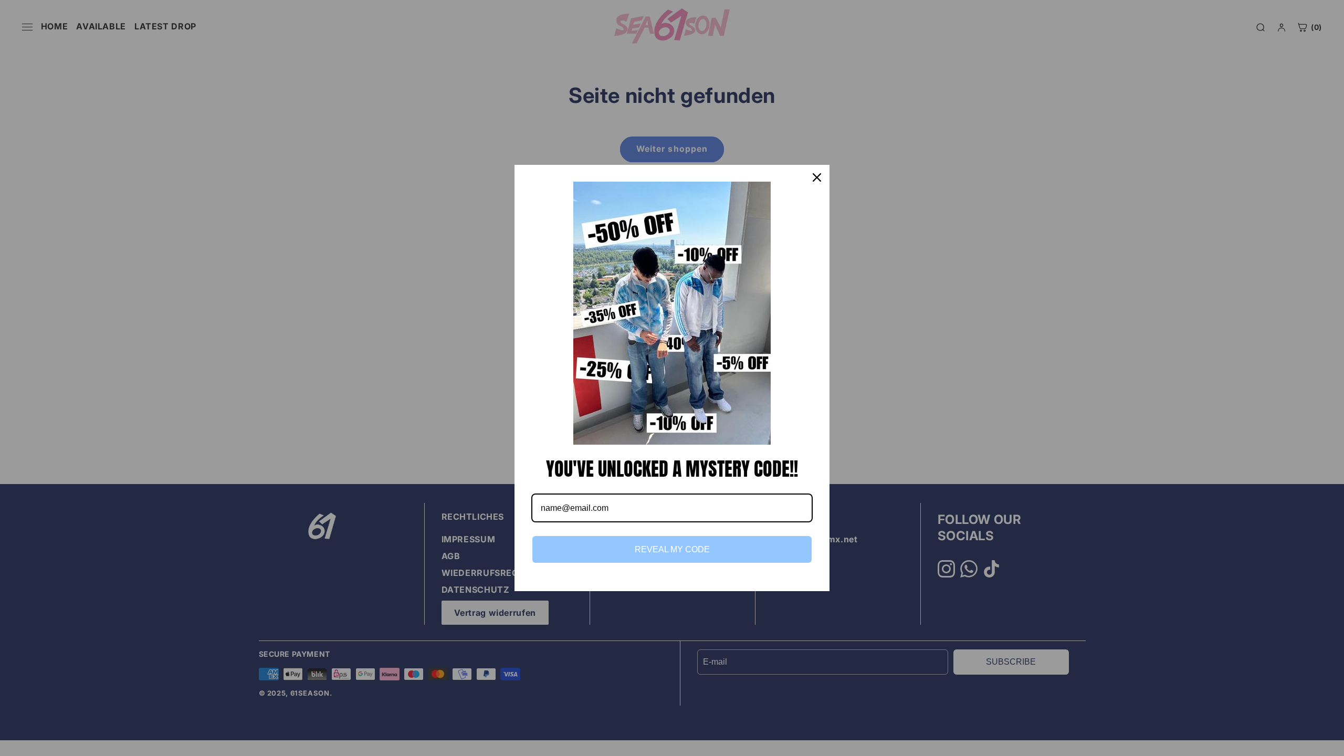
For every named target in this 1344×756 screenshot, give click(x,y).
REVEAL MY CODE (672, 549)
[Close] (817, 177)
